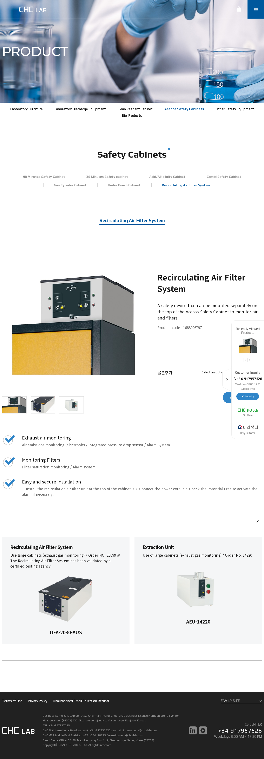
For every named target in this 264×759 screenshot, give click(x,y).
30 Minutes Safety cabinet (107, 177)
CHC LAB (32, 9)
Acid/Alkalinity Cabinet (167, 177)
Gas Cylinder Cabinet (70, 185)
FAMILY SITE (230, 701)
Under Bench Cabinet (124, 185)
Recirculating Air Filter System (186, 185)
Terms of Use (12, 701)
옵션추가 (164, 372)
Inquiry (249, 396)
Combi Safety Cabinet (224, 177)
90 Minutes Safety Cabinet (44, 177)
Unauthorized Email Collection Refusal (81, 701)
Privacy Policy (37, 701)
